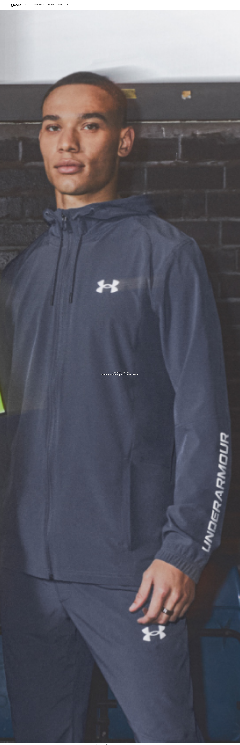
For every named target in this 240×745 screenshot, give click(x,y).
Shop (68, 4)
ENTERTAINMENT (39, 4)
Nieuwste (27, 4)
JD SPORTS (50, 4)
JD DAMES (60, 4)
